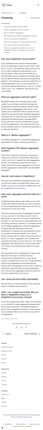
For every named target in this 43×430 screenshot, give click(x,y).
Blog (2, 398)
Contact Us (5, 394)
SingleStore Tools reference (14, 188)
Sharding (31, 89)
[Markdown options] (26, 17)
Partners (4, 406)
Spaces (3, 376)
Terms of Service (23, 417)
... (17, 13)
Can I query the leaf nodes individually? (17, 45)
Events (3, 380)
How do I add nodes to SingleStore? (16, 39)
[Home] (7, 5)
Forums (3, 373)
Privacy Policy (20, 424)
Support (4, 359)
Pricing (3, 355)
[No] (21, 327)
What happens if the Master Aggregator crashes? (20, 36)
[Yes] (16, 327)
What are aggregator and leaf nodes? (16, 30)
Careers (3, 402)
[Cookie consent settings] (2, 427)
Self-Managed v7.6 (7, 13)
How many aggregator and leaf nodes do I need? (20, 42)
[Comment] (26, 327)
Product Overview (7, 347)
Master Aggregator (13, 155)
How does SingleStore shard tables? (16, 27)
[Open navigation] (38, 5)
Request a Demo (6, 351)
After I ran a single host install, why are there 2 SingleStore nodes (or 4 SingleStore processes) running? (19, 50)
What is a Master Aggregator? (14, 33)
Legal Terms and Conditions (22, 426)
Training (4, 384)
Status (3, 362)
